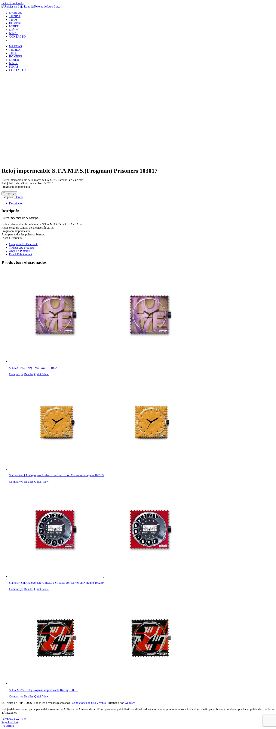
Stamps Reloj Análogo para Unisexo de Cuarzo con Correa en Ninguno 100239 (56, 582)
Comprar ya (9, 193)
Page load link (10, 722)
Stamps (18, 197)
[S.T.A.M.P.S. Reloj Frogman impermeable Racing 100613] (141, 638)
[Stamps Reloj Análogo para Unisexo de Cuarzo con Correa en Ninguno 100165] (141, 423)
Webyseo (129, 702)
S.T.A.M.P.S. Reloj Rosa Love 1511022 (33, 367)
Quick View (41, 374)
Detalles (28, 374)
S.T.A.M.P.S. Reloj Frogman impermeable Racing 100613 (43, 690)
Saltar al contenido (12, 3)
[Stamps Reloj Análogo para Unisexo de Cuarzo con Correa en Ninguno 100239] (141, 530)
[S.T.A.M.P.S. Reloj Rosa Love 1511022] (141, 316)
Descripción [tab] (16, 203)
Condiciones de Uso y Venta (89, 702)
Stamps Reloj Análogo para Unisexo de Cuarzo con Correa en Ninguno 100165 (56, 475)
